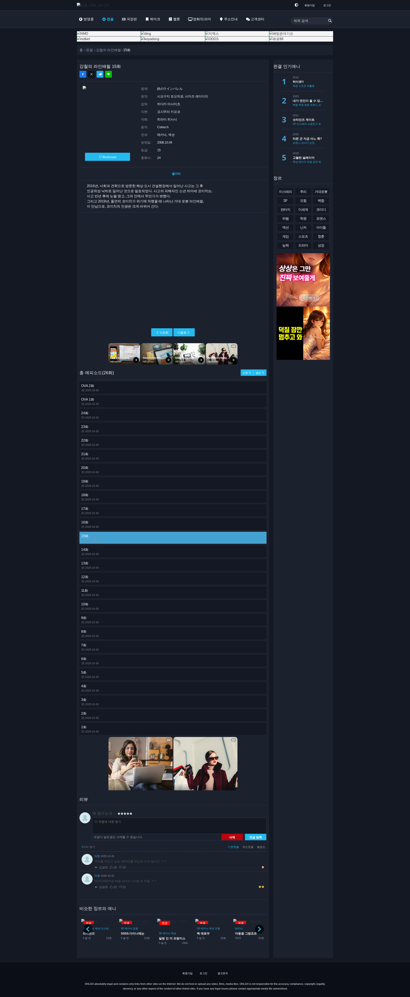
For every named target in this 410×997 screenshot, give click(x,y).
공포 (315, 161)
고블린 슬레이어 (304, 157)
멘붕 (321, 161)
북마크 (155, 19)
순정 (312, 142)
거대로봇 (321, 191)
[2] (120, 814)
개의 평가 (88, 847)
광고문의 (222, 973)
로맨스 (314, 104)
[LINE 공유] (108, 74)
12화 (90, 579)
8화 (90, 634)
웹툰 (176, 19)
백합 (295, 104)
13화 (90, 565)
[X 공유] (91, 74)
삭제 (232, 837)
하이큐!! (298, 81)
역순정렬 (248, 847)
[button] (259, 929)
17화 (90, 511)
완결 (110, 19)
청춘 (306, 104)
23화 (90, 429)
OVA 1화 (90, 401)
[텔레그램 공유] (100, 74)
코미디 (322, 104)
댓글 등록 (255, 837)
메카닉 (128, 933)
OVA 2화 (90, 388)
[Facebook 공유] (82, 74)
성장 (321, 245)
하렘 (285, 218)
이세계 (303, 209)
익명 (97, 856)
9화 (90, 620)
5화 (90, 675)
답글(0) (103, 867)
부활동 (311, 85)
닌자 (303, 227)
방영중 (88, 19)
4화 (90, 688)
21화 (90, 456)
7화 (90, 647)
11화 (90, 593)
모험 (179, 928)
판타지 (247, 928)
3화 (90, 702)
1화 (90, 729)
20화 (90, 470)
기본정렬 (234, 847)
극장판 (132, 19)
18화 (90, 497)
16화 (90, 524)
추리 (303, 191)
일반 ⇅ (260, 372)
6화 (90, 661)
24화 (90, 415)
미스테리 (302, 123)
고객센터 (257, 19)
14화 (90, 552)
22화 (90, 442)
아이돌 (321, 227)
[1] (118, 814)
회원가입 (310, 5)
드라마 (303, 245)
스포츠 (302, 85)
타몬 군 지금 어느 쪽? (307, 138)
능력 (285, 245)
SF (122, 933)
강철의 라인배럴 (108, 50)
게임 (285, 236)
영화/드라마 (202, 19)
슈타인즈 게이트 (304, 119)
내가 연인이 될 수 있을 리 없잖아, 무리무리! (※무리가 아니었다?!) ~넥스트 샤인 (309, 100)
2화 (90, 715)
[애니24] (94, 5)
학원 (295, 85)
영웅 (97, 928)
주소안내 (231, 19)
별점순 (261, 847)
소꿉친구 (313, 123)
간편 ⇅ (247, 372)
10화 (90, 606)
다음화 (181, 332)
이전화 (164, 332)
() (115, 867)
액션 (135, 933)
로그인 (327, 5)
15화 (90, 538)
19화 (90, 483)
